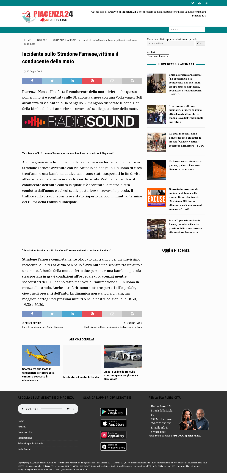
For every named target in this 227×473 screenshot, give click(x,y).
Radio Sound (24, 449)
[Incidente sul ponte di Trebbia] (82, 359)
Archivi (151, 52)
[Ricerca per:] (187, 29)
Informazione (25, 437)
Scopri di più (158, 431)
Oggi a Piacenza (176, 250)
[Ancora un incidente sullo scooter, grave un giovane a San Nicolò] (123, 356)
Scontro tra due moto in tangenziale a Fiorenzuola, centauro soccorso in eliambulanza (38, 374)
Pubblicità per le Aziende (30, 443)
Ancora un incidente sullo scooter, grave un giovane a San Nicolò (121, 375)
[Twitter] (193, 3)
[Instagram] (206, 3)
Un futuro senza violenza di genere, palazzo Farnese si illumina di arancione (185, 165)
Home (21, 420)
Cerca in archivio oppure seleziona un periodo (172, 39)
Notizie (42, 40)
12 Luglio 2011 (34, 71)
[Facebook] (186, 3)
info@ (164, 427)
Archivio (22, 426)
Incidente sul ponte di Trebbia (81, 377)
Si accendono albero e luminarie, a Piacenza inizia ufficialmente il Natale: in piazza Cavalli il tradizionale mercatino (186, 114)
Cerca (200, 43)
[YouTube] (199, 3)
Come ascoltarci (26, 432)
